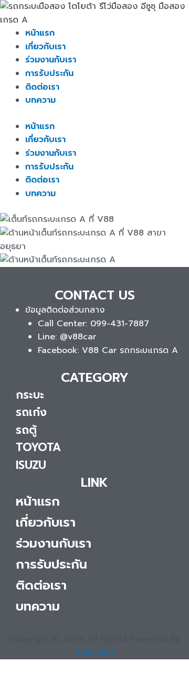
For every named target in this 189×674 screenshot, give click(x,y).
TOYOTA (38, 447)
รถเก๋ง (31, 412)
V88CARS (93, 652)
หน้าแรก (40, 33)
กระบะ (30, 395)
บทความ (40, 100)
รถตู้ (26, 430)
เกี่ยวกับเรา (45, 46)
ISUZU (31, 465)
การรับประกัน (49, 73)
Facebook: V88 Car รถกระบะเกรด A (108, 350)
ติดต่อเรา (42, 87)
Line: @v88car (67, 336)
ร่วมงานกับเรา (50, 60)
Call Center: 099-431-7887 (93, 323)
